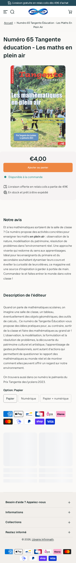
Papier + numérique (56, 398)
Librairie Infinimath (43, 539)
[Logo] (38, 12)
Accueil (8, 22)
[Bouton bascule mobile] (5, 11)
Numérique (28, 398)
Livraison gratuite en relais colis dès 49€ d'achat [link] (40, 2)
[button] (12, 12)
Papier (10, 398)
